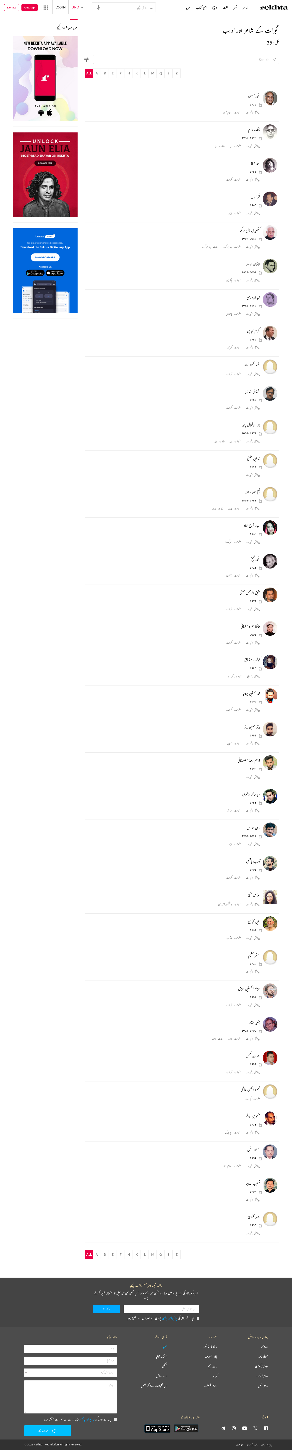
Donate (11, 7)
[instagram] (233, 1428)
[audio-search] (98, 7)
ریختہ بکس (263, 1386)
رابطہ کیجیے (212, 1366)
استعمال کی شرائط (252, 1444)
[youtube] (244, 1428)
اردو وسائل (161, 1376)
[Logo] (274, 8)
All (89, 73)
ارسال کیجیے (43, 1430)
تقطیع (164, 1366)
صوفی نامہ (263, 1356)
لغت (225, 7)
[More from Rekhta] (46, 7)
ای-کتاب (201, 7)
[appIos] (157, 1428)
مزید (188, 7)
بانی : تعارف (211, 1356)
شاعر (245, 7)
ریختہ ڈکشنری (261, 1366)
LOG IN (60, 7)
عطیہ (165, 1347)
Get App (29, 7)
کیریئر (214, 1376)
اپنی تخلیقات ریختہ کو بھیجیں (154, 1386)
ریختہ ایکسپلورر (210, 1386)
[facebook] (266, 1428)
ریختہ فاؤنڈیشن (210, 1347)
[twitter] (255, 1428)
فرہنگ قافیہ (161, 1356)
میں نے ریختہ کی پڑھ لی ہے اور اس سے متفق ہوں (160, 1318)
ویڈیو (214, 7)
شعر (235, 7)
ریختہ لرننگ (262, 1376)
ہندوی (264, 1347)
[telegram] (223, 1428)
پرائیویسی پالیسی (169, 1318)
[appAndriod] (186, 1428)
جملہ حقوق (239, 1444)
